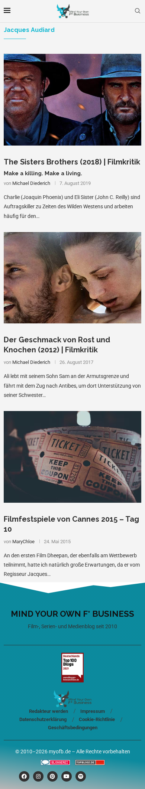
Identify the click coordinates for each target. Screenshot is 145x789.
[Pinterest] (52, 776)
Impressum (92, 711)
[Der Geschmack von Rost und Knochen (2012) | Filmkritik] (72, 278)
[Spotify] (80, 776)
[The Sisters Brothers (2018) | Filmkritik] (72, 100)
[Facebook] (24, 776)
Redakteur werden (48, 711)
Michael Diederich (31, 183)
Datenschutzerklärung (43, 719)
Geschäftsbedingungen (72, 727)
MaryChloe (23, 541)
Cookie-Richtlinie (97, 719)
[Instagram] (38, 776)
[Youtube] (66, 776)
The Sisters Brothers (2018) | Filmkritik (72, 161)
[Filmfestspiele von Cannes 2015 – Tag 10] (72, 457)
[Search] (137, 11)
